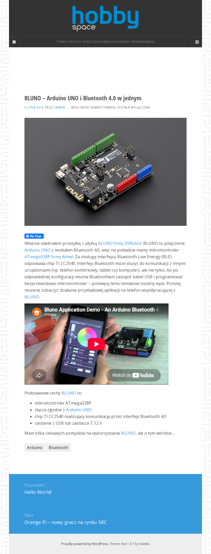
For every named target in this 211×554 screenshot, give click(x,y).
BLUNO (31, 297)
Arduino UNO (37, 250)
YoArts (144, 544)
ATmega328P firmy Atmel (48, 257)
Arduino (34, 447)
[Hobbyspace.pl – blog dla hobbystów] (105, 18)
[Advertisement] (102, 65)
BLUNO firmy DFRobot (120, 243)
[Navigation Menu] (197, 42)
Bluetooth (58, 447)
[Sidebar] (14, 42)
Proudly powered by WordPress (84, 544)
